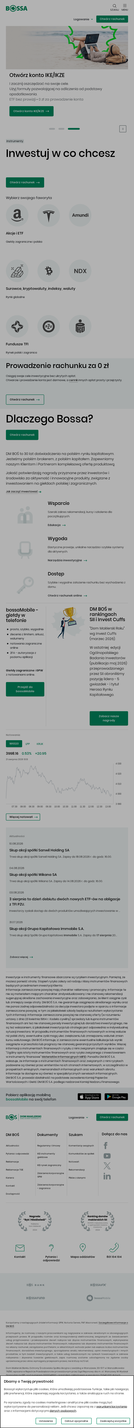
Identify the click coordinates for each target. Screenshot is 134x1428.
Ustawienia (46, 1421)
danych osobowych (63, 1411)
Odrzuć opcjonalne (76, 1421)
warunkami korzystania (111, 1407)
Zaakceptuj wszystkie (113, 1421)
